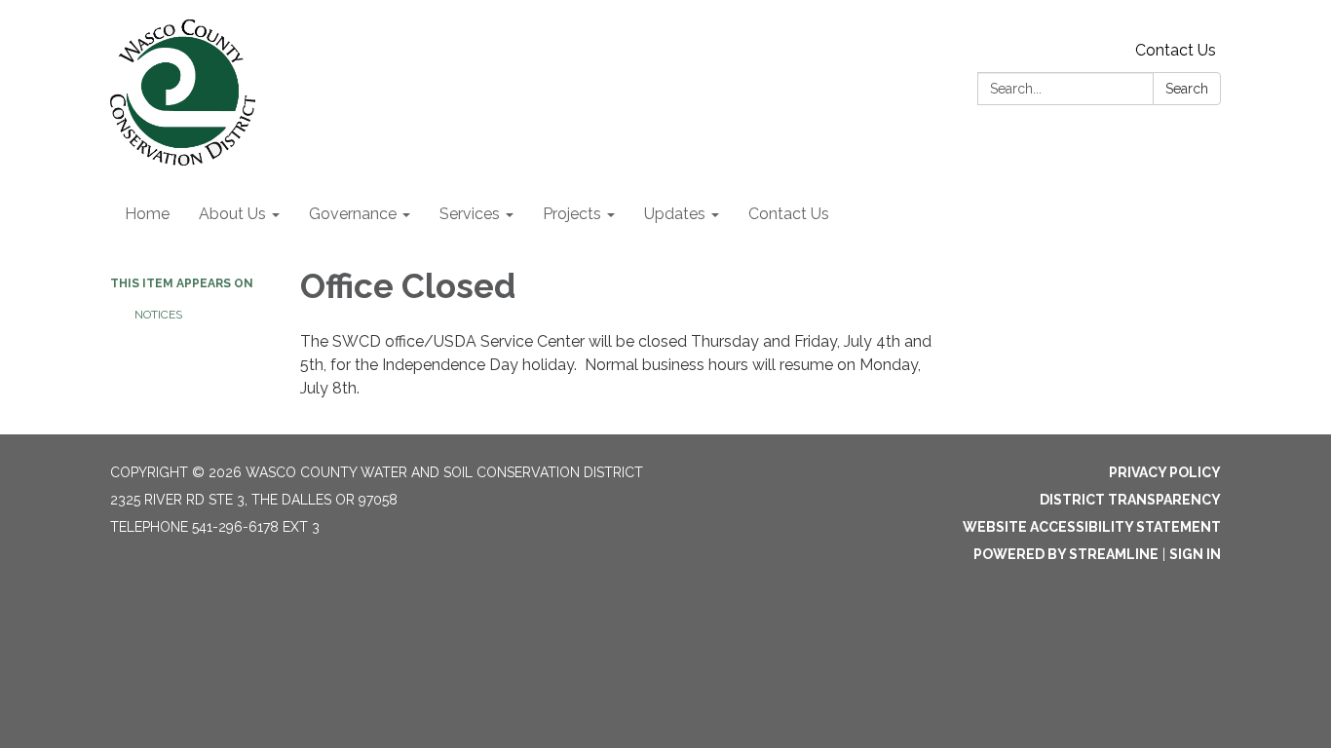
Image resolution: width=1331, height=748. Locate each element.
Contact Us (1175, 50)
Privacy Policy (1165, 472)
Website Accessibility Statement (1092, 527)
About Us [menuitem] (232, 214)
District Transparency (1130, 499)
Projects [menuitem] (572, 214)
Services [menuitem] (469, 214)
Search (1186, 88)
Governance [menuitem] (353, 214)
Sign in (1195, 554)
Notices (158, 314)
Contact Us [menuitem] (788, 214)
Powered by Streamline (1066, 554)
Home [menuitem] (147, 214)
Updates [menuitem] (674, 214)
